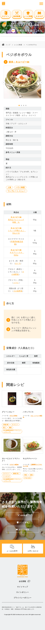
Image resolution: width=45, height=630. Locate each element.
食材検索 (23, 515)
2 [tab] (21, 105)
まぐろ (17, 263)
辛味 (25, 475)
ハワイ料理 (20, 187)
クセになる (27, 478)
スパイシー (15, 424)
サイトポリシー (22, 592)
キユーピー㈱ (16, 217)
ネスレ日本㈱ (13, 415)
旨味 (31, 475)
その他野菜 (17, 291)
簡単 (10, 427)
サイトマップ (22, 587)
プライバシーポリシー (23, 598)
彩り (4, 427)
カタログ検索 (23, 529)
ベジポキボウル (31, 45)
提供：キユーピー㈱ (19, 62)
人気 (9, 187)
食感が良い (16, 473)
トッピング (6, 476)
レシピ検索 (18, 45)
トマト (16, 283)
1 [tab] (19, 105)
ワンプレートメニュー (17, 191)
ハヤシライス (28, 412)
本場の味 (5, 424)
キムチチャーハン (30, 458)
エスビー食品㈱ (14, 464)
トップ (8, 45)
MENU (41, 4)
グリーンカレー (8, 412)
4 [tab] (25, 105)
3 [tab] (23, 105)
